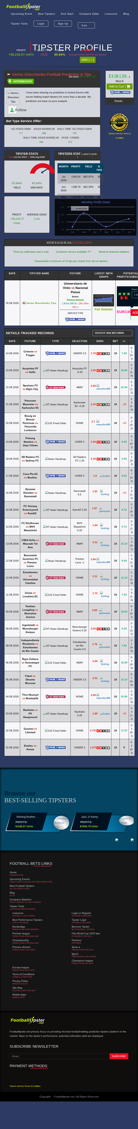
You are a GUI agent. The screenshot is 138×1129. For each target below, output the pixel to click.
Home (13, 872)
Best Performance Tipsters (27, 919)
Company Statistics (20, 899)
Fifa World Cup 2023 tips (86, 933)
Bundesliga (18, 926)
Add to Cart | (118, 86)
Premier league (21, 933)
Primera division (21, 947)
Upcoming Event (21, 16)
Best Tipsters (45, 16)
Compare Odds (87, 16)
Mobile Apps (19, 994)
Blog (123, 16)
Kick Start (66, 16)
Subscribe (119, 1056)
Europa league (20, 967)
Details (118, 100)
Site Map (17, 987)
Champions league (82, 960)
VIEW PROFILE (25, 824)
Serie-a (76, 947)
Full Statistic (104, 309)
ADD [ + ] (87, 60)
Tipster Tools (19, 30)
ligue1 (75, 953)
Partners (76, 940)
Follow (16, 110)
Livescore (109, 16)
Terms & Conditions (23, 974)
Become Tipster (80, 926)
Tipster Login (79, 919)
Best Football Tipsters (22, 885)
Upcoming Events (20, 879)
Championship (20, 940)
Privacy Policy (20, 981)
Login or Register (81, 913)
